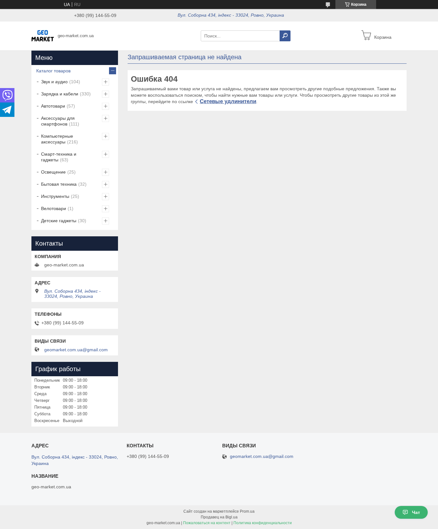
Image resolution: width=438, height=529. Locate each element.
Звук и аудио (54, 81)
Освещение (53, 172)
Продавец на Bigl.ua (219, 517)
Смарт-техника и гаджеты (58, 156)
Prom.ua (247, 511)
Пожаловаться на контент (207, 523)
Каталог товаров (53, 70)
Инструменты (55, 196)
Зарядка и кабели (59, 93)
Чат (416, 512)
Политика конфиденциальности (262, 523)
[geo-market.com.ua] (42, 35)
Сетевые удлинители (228, 101)
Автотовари (53, 106)
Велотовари (53, 208)
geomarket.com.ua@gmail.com (76, 349)
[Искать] (285, 35)
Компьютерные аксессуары (57, 139)
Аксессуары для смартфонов (58, 121)
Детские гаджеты (58, 220)
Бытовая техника (59, 184)
